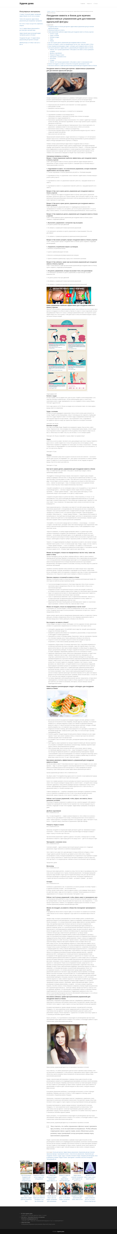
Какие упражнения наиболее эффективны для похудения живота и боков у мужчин (71, 32)
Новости (89, 3)
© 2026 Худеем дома (26, 1213)
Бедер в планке (63, 1157)
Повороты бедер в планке (57, 55)
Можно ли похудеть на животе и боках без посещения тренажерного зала (68, 64)
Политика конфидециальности (29, 1219)
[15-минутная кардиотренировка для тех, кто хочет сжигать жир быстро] (90, 1194)
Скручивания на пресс (63, 1154)
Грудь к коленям (54, 35)
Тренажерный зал (51, 1159)
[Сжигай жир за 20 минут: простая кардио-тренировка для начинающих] (52, 1194)
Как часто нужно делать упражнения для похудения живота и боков (67, 42)
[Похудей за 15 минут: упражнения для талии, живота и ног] (77, 1194)
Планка (52, 41)
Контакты (24, 1217)
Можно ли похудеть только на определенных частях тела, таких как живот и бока (70, 44)
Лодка (51, 39)
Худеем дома (27, 3)
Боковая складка (54, 37)
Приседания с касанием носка (58, 56)
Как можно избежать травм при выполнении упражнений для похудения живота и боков (72, 65)
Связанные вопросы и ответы (56, 30)
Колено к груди (54, 33)
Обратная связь (25, 1222)
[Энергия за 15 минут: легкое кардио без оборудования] (39, 1173)
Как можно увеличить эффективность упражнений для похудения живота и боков (70, 48)
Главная (82, 3)
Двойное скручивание (56, 53)
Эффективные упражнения (71, 1152)
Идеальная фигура (52, 1154)
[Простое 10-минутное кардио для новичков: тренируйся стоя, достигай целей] (39, 1194)
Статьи (96, 3)
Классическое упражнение (77, 1154)
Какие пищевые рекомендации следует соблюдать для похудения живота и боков (70, 46)
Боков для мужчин (58, 1152)
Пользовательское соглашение (36, 1217)
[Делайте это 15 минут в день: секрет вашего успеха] (90, 1173)
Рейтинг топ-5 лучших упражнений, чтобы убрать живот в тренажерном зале (71, 62)
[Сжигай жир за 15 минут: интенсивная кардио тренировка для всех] (64, 1194)
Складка (52, 60)
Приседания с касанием (74, 1157)
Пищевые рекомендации (87, 1155)
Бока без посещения (86, 1157)
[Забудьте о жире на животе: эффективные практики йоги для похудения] (64, 1173)
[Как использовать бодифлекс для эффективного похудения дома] (26, 1173)
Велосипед (53, 58)
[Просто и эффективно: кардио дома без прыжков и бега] (26, 1194)
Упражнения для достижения (86, 1152)
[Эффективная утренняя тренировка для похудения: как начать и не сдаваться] (77, 1173)
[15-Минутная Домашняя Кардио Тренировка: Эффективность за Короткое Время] (52, 1173)
